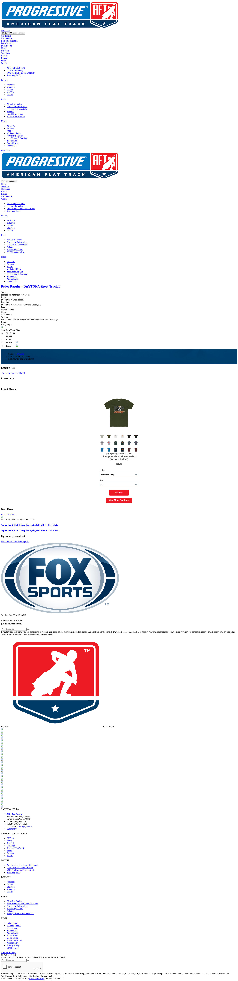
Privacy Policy (13, 945)
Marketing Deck (14, 133)
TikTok (10, 94)
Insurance (5, 150)
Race (3, 99)
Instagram (11, 87)
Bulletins (10, 111)
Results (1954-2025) (15, 848)
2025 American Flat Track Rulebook (22, 903)
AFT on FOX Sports (16, 68)
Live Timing (12, 928)
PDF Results (12, 935)
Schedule (5, 51)
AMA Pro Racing (14, 104)
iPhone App (12, 141)
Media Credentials (14, 940)
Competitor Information (17, 106)
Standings (5, 53)
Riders (4, 58)
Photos (10, 131)
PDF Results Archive (16, 116)
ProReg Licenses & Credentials (20, 913)
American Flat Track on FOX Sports (22, 865)
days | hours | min (13, 33)
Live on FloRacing (9, 41)
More (3, 121)
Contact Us (11, 146)
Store (3, 60)
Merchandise (6, 38)
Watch (4, 63)
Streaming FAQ (13, 75)
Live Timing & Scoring (17, 138)
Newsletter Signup (15, 136)
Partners (10, 128)
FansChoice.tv (7, 43)
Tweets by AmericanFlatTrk (13, 373)
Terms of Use (12, 948)
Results (4, 56)
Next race (5, 30)
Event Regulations (15, 114)
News (3, 48)
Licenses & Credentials (17, 109)
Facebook (11, 85)
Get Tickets (6, 36)
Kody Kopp (19, 354)
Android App (12, 143)
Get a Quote (12, 923)
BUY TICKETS (8, 514)
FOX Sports (6, 46)
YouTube (11, 92)
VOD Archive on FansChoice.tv (21, 73)
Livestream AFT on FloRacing (20, 867)
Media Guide (12, 938)
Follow (4, 80)
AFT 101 (11, 126)
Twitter (10, 89)
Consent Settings (8, 952)
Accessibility (12, 943)
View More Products (119, 500)
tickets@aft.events (25, 826)
